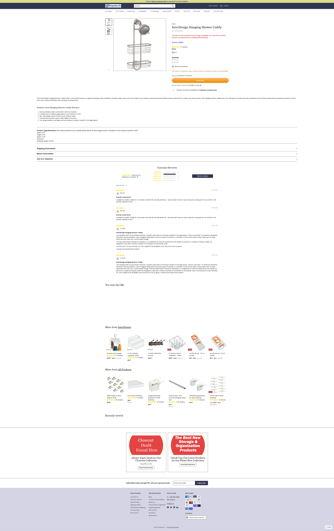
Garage (131, 11)
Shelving (167, 11)
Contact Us (134, 497)
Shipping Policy (135, 505)
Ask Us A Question (45, 159)
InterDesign (124, 327)
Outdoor (218, 11)
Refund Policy (135, 502)
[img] (120, 190)
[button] (176, 47)
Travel (206, 11)
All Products (124, 369)
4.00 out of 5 (136, 175)
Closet (108, 11)
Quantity (175, 58)
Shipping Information (46, 148)
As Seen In (152, 513)
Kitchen (120, 11)
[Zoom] (140, 44)
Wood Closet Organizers (157, 505)
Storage (154, 11)
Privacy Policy (135, 510)
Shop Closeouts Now (146, 468)
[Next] (108, 69)
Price (174, 49)
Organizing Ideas (154, 507)
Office (187, 11)
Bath (177, 11)
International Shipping (137, 507)
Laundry (143, 11)
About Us (152, 502)
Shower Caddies (177, 42)
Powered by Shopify (173, 527)
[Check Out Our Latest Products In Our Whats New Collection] (188, 445)
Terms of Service (136, 499)
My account (134, 513)
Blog (150, 497)
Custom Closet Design (156, 499)
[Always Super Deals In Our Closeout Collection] (146, 445)
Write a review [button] (202, 176)
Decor (197, 11)
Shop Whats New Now (188, 464)
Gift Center (152, 510)
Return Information (45, 154)
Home (174, 24)
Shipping (174, 75)
